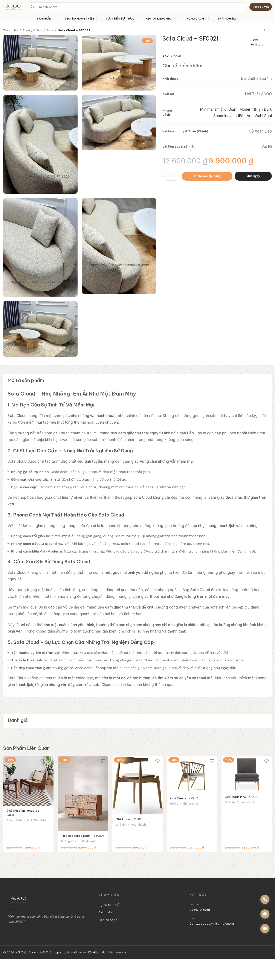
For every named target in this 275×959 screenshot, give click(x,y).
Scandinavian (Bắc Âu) (233, 116)
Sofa (49, 30)
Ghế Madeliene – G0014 (241, 797)
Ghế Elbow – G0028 (129, 819)
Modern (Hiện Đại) (255, 109)
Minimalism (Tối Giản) (219, 109)
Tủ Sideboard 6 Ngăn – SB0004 (82, 836)
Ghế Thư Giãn (36, 820)
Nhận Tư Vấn (260, 6)
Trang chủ (10, 30)
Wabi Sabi (263, 116)
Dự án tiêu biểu (109, 905)
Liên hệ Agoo (107, 919)
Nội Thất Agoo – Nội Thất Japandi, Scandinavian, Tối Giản (57, 952)
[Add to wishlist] (48, 761)
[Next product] (269, 30)
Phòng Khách (32, 30)
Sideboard (88, 841)
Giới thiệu (105, 912)
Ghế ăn (121, 824)
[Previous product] (258, 30)
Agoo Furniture (257, 42)
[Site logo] (13, 6)
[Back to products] (264, 30)
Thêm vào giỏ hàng (207, 176)
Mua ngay (253, 176)
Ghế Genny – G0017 (184, 798)
